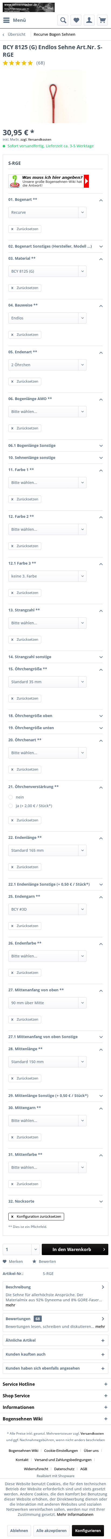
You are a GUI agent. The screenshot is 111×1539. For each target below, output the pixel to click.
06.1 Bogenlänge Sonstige (32, 445)
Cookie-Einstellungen (61, 1450)
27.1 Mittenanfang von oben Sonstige (43, 1036)
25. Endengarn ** (24, 896)
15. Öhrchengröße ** (27, 668)
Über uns (91, 1450)
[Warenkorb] (102, 20)
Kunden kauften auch (26, 1354)
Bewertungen (18, 1318)
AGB (83, 1468)
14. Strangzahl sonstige (29, 656)
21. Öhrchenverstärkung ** (33, 786)
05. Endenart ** (22, 351)
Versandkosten (92, 1433)
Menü (19, 20)
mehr (10, 1305)
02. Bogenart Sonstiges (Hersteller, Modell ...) (50, 246)
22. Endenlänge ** (25, 837)
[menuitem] (14, 20)
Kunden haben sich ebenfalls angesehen (43, 1368)
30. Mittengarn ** (24, 1107)
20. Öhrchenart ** (24, 739)
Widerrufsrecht (36, 1468)
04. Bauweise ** (23, 305)
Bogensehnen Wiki (23, 1450)
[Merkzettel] (76, 20)
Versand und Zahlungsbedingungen (63, 1459)
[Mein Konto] (89, 20)
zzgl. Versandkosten (35, 139)
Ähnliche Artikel (21, 1340)
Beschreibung (18, 1286)
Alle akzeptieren (51, 1530)
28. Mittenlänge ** (25, 1048)
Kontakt (22, 1459)
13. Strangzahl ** (24, 609)
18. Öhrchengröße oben (30, 715)
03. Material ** (22, 258)
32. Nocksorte (21, 1201)
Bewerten (47, 1261)
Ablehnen (19, 1530)
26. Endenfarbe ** (24, 943)
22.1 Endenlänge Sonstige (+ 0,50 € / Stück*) (49, 884)
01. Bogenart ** (22, 199)
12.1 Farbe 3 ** (22, 563)
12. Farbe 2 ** (21, 516)
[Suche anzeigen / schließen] (62, 20)
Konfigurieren (88, 1530)
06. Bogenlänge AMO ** (30, 398)
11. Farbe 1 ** (21, 469)
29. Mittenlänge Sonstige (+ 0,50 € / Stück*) (48, 1095)
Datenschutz (64, 1468)
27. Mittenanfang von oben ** (36, 989)
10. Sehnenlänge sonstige (31, 457)
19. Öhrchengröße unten (31, 727)
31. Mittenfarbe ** (25, 1154)
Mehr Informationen (75, 1514)
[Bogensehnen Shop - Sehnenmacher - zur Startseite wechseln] (29, 7)
